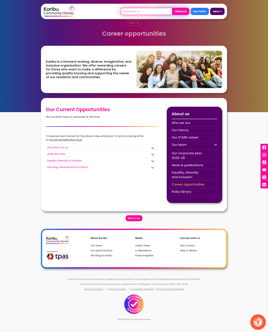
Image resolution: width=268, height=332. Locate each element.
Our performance (101, 250)
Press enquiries (144, 255)
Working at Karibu (101, 255)
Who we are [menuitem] (181, 123)
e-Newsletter (143, 250)
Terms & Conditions (93, 289)
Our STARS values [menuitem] (185, 137)
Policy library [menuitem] (181, 191)
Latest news (142, 245)
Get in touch (187, 245)
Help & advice (188, 250)
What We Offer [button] (56, 154)
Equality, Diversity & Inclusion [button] (64, 160)
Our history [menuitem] (180, 130)
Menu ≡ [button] (217, 11)
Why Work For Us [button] (57, 147)
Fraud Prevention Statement (170, 289)
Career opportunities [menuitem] (188, 184)
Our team (96, 245)
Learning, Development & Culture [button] (67, 167)
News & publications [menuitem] (187, 165)
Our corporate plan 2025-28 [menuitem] (187, 155)
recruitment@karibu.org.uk (65, 140)
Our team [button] (179, 145)
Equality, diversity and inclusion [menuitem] (185, 174)
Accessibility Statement (142, 289)
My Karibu (199, 11)
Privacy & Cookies (117, 289)
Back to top (134, 218)
